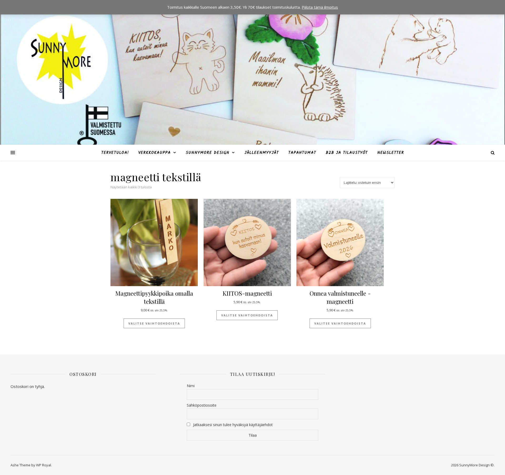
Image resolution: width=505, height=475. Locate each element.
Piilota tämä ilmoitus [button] (320, 7)
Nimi (191, 385)
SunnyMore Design (207, 153)
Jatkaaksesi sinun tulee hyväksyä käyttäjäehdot (233, 424)
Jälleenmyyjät (261, 153)
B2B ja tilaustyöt (347, 153)
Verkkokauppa (154, 153)
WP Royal (43, 465)
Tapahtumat (302, 153)
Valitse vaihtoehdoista (154, 323)
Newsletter (390, 153)
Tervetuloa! (115, 153)
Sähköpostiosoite (201, 405)
